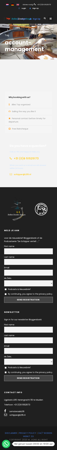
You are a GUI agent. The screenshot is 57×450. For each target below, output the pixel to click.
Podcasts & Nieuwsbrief (19, 289)
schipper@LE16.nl (17, 415)
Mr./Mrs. (8, 278)
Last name (9, 257)
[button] (6, 444)
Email (6, 267)
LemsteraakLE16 (16, 411)
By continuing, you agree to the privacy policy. (30, 294)
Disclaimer (11, 433)
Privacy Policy (27, 433)
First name (9, 246)
